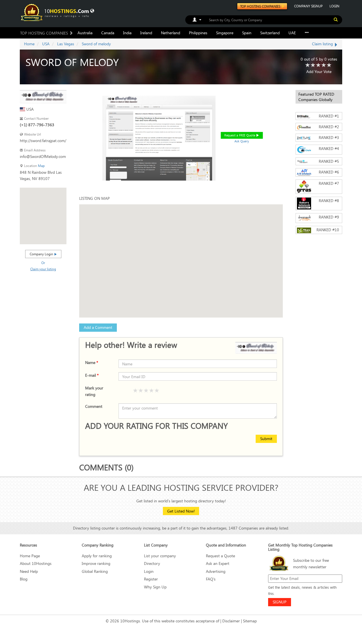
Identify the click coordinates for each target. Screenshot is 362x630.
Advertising (215, 571)
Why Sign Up (155, 587)
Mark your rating (94, 391)
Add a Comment (98, 327)
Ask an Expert (217, 563)
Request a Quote (220, 555)
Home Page (30, 555)
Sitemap (250, 620)
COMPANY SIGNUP (308, 6)
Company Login (42, 254)
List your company (160, 555)
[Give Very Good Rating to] (151, 391)
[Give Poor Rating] (135, 391)
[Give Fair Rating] (141, 391)
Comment (93, 406)
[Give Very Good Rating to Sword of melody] (324, 65)
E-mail (92, 375)
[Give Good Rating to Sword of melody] (318, 65)
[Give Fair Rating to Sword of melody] (313, 65)
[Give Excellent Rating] (157, 391)
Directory (152, 563)
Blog (23, 579)
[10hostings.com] (56, 12)
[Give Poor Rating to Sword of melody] (307, 65)
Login (149, 571)
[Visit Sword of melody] (43, 96)
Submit (266, 438)
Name (91, 362)
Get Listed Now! (181, 511)
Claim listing (323, 43)
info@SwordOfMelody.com (43, 156)
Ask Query (241, 141)
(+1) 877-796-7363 (37, 124)
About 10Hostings (35, 563)
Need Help (29, 571)
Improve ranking (96, 563)
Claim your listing (43, 269)
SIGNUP (279, 602)
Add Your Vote (318, 71)
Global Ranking (95, 571)
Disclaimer (231, 620)
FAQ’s (211, 579)
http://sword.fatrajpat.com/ (43, 140)
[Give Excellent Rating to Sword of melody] (329, 65)
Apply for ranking (97, 555)
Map (41, 166)
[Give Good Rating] (146, 391)
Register (151, 579)
